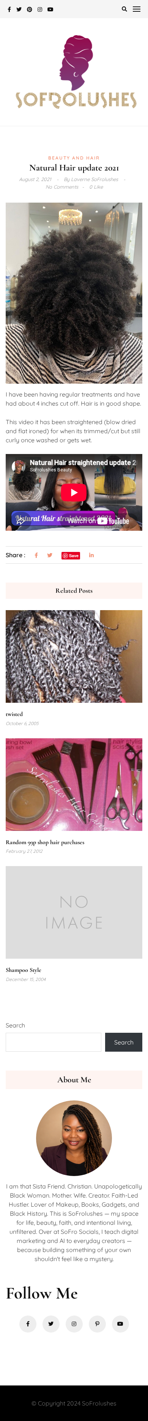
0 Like (96, 187)
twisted (14, 714)
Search (15, 1025)
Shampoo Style (23, 970)
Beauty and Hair (74, 158)
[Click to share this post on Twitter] (49, 555)
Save (74, 555)
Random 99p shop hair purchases (45, 842)
